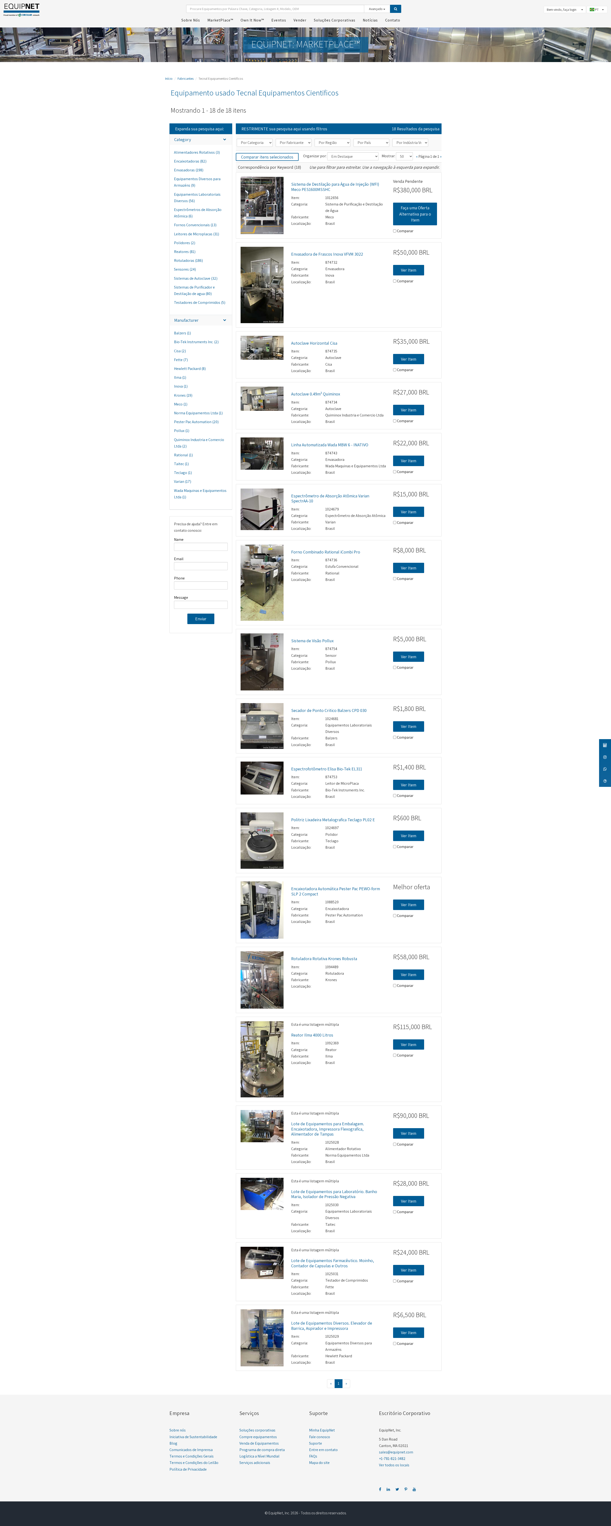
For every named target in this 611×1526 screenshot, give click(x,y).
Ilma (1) (180, 377)
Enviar (200, 618)
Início (169, 78)
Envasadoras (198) (188, 170)
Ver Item (408, 270)
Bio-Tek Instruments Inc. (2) (196, 341)
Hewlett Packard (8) (190, 368)
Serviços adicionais (254, 1462)
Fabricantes (186, 78)
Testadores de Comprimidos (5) (199, 302)
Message (181, 597)
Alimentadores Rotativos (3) (197, 152)
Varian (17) (182, 481)
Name (179, 539)
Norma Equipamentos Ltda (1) (198, 413)
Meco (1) (180, 404)
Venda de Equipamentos (259, 1443)
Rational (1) (183, 455)
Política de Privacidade (188, 1469)
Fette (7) (181, 359)
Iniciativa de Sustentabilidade (193, 1436)
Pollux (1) (181, 430)
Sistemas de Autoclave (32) (195, 278)
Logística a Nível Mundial (259, 1456)
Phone (179, 578)
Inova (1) (181, 386)
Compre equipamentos (258, 1436)
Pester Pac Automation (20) (196, 421)
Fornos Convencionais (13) (195, 224)
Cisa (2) (180, 350)
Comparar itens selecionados (267, 157)
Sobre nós (177, 1430)
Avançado (376, 9)
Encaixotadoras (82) (190, 161)
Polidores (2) (184, 242)
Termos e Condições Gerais (191, 1456)
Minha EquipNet (322, 1430)
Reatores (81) (184, 251)
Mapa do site (319, 1462)
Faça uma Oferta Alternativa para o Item (415, 214)
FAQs (313, 1456)
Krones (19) (183, 395)
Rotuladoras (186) (188, 260)
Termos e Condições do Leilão (193, 1462)
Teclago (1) (183, 472)
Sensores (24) (185, 269)
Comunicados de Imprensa (191, 1449)
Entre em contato (323, 1449)
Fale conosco (319, 1436)
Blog (173, 1443)
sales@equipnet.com (396, 1452)
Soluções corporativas (257, 1430)
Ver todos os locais (394, 1465)
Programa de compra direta (262, 1449)
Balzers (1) (182, 333)
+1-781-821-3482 (392, 1458)
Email (179, 558)
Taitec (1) (181, 463)
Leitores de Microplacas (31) (196, 234)
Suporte (315, 1443)
